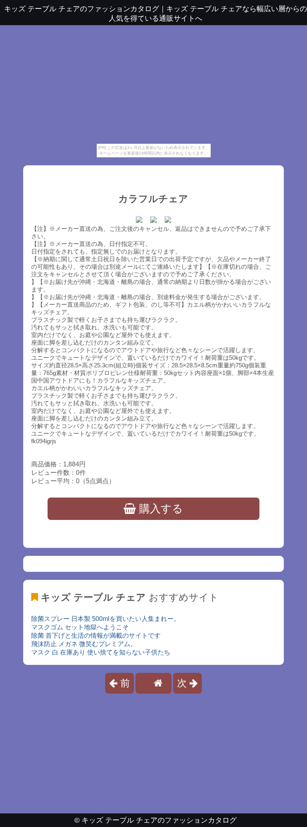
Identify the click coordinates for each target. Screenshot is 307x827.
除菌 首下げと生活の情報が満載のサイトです (96, 635)
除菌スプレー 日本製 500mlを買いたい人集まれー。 (105, 618)
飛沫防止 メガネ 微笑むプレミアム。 (84, 644)
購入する (159, 509)
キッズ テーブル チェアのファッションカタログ (159, 820)
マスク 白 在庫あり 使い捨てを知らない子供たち (100, 652)
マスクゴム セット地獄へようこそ (80, 627)
